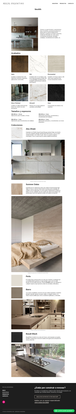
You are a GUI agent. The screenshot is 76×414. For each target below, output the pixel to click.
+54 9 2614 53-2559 (41, 402)
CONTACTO (5, 396)
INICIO (3, 390)
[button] (64, 410)
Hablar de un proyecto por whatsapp (47, 396)
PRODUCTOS (5, 394)
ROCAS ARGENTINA (38, 3)
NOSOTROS (5, 392)
